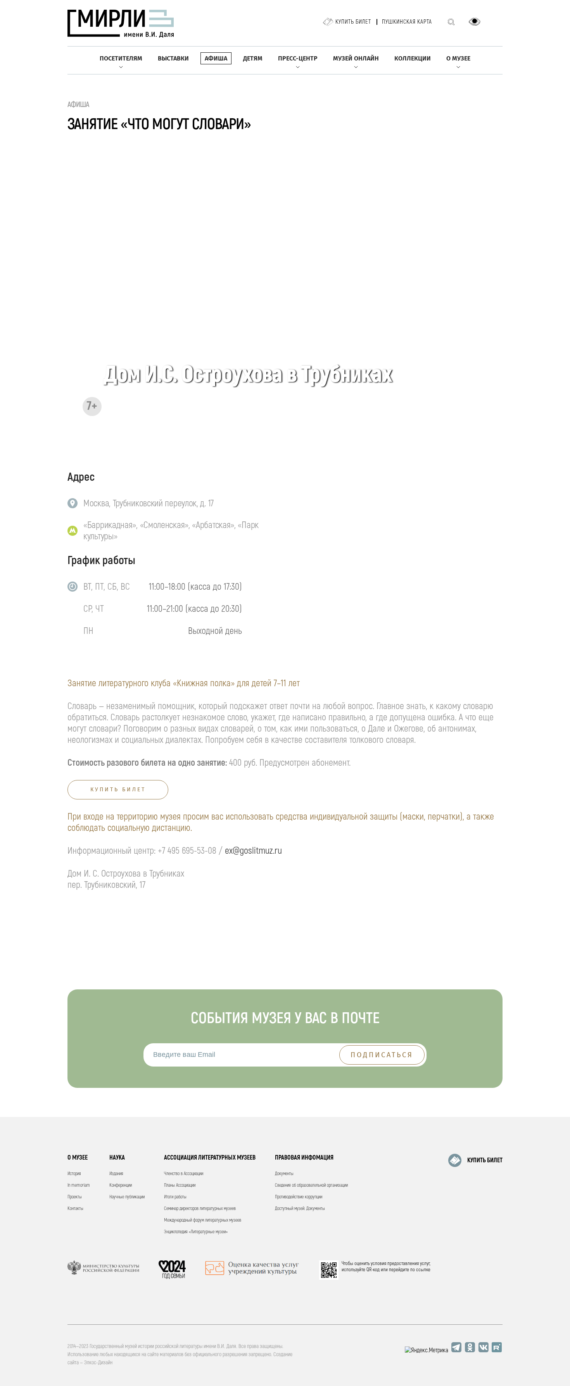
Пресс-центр (298, 58)
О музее (458, 58)
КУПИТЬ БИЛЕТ (485, 1160)
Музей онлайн (356, 58)
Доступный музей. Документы (300, 1209)
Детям (253, 58)
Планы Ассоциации (179, 1185)
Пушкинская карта (407, 22)
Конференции (120, 1185)
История (74, 1174)
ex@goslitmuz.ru (253, 850)
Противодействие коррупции (298, 1197)
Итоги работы (175, 1197)
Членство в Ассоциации (183, 1174)
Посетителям (121, 58)
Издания (116, 1174)
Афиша (216, 58)
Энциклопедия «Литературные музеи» (196, 1232)
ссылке (423, 1270)
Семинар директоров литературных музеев (200, 1209)
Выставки (173, 58)
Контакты (75, 1209)
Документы (284, 1174)
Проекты (74, 1197)
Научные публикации (127, 1197)
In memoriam (78, 1185)
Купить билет (353, 22)
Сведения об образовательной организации (311, 1185)
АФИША (78, 104)
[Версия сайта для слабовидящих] (474, 22)
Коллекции (412, 58)
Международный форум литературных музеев (202, 1220)
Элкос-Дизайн (98, 1362)
